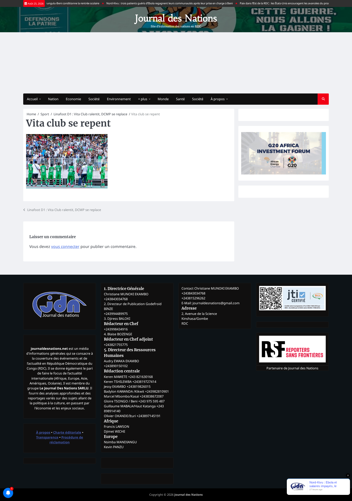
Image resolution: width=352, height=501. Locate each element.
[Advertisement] (176, 62)
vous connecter (65, 246)
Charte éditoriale (67, 432)
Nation (53, 99)
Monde (163, 99)
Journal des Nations (176, 18)
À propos (218, 99)
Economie (73, 99)
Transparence (47, 437)
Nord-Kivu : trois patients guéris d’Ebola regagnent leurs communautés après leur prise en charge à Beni (160, 3)
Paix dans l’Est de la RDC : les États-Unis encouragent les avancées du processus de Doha (284, 3)
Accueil (32, 99)
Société (94, 99)
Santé (180, 99)
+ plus (142, 99)
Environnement (119, 99)
